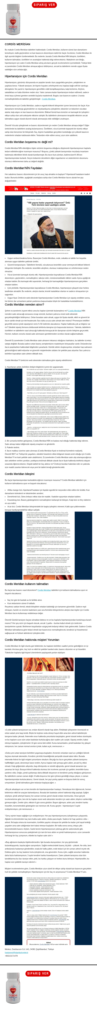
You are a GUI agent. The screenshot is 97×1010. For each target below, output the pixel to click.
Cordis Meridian (48, 99)
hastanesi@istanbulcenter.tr (16, 953)
